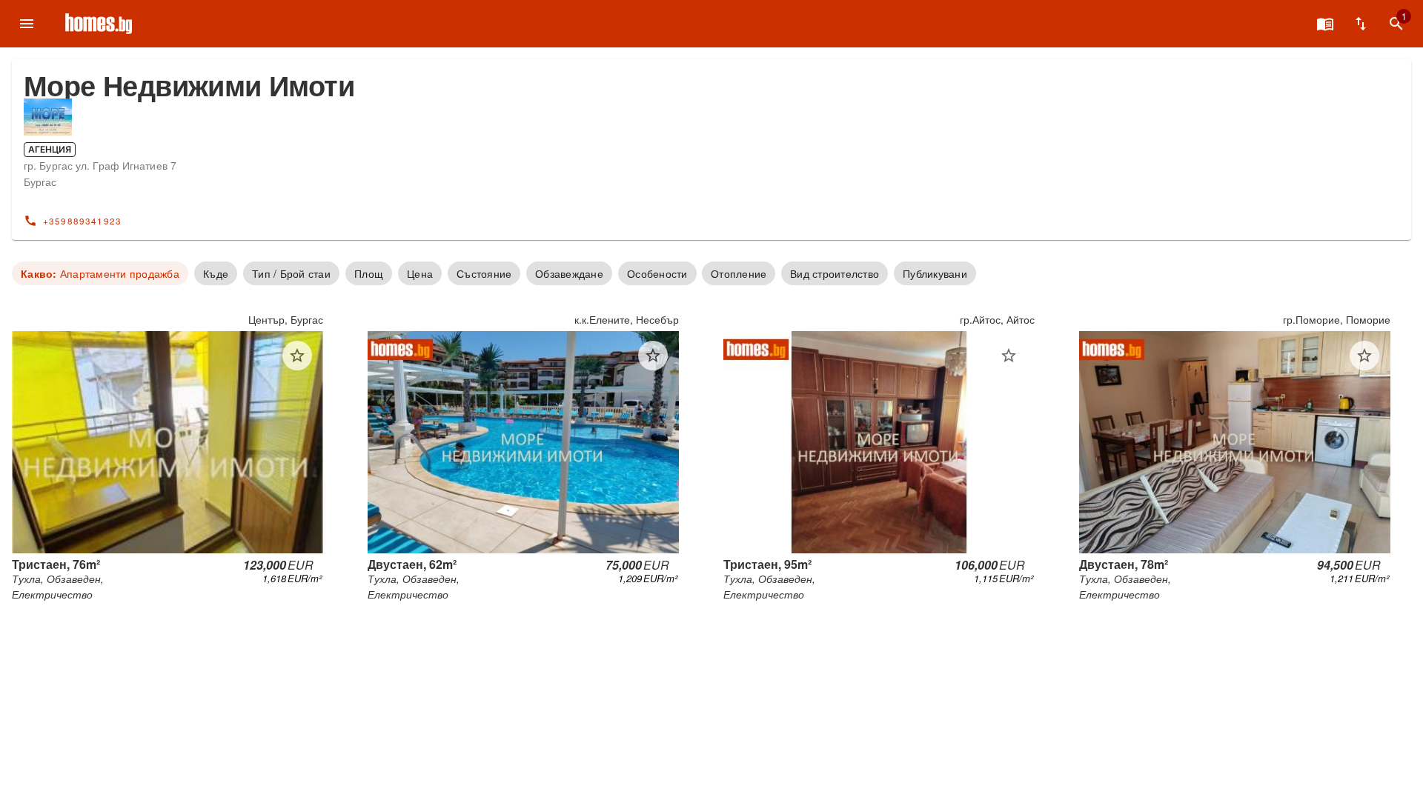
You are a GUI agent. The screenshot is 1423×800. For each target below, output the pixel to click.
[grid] (711, 457)
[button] (297, 355)
